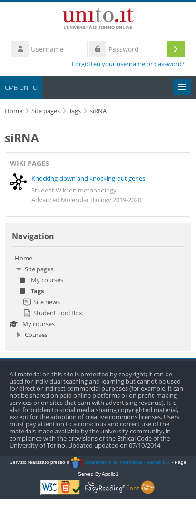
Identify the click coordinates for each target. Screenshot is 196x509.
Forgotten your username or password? (128, 64)
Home (23, 258)
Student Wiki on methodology (74, 190)
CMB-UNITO (21, 87)
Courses (36, 334)
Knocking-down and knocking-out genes (88, 178)
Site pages (45, 111)
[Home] (98, 20)
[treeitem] (98, 296)
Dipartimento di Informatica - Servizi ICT (126, 462)
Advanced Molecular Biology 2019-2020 (86, 199)
